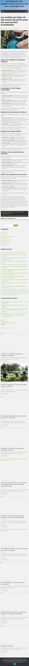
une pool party (24, 114)
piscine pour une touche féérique (9, 73)
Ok (14, 664)
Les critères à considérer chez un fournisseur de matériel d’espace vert (12, 212)
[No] (27, 661)
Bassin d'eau (4, 232)
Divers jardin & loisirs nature (8, 236)
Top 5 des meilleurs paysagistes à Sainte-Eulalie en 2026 (15, 289)
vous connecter (10, 219)
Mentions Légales (6, 328)
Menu (3, 11)
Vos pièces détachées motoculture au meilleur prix (13, 252)
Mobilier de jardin (6, 243)
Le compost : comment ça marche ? (17, 313)
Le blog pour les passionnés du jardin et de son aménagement (14, 3)
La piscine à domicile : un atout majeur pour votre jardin (15, 215)
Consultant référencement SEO (8, 323)
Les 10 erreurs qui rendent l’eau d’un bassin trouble (13, 264)
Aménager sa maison (7, 646)
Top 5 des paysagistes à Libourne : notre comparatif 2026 (15, 291)
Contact (3, 324)
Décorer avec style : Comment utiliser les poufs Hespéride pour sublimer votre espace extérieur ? (14, 310)
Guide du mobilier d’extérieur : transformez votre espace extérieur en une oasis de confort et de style (13, 484)
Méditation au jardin (6, 240)
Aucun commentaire (13, 28)
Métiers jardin (5, 242)
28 (3, 654)
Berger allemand (5, 321)
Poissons (4, 245)
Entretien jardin (4, 209)
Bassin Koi (4, 234)
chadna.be (3, 320)
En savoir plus (4, 361)
